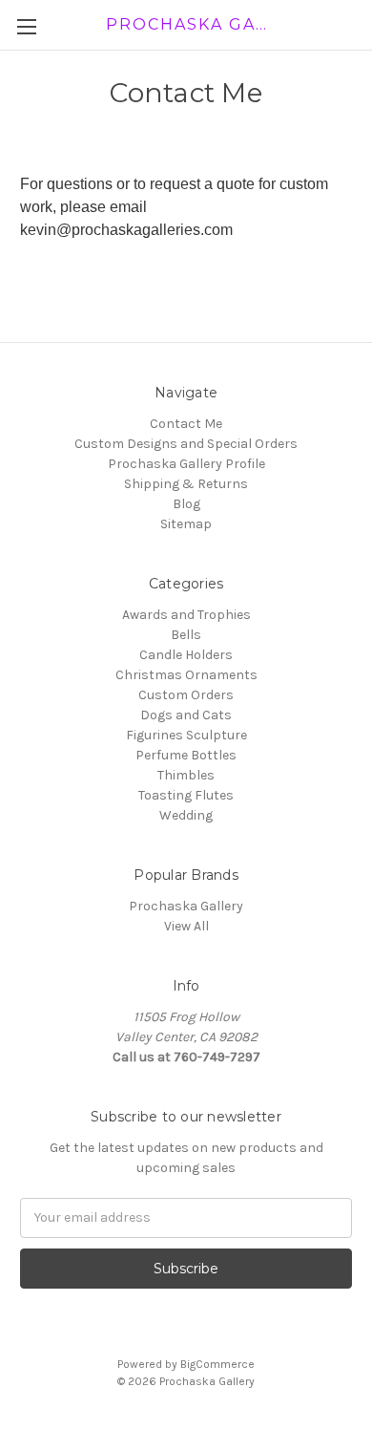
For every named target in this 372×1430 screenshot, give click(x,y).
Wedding (186, 815)
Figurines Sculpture (186, 735)
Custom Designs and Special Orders (186, 444)
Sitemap (186, 524)
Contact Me (186, 424)
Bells (186, 635)
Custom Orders (186, 695)
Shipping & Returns (186, 484)
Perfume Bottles (186, 755)
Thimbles (186, 775)
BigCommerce (217, 1364)
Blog (186, 504)
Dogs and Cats (186, 715)
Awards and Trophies (186, 615)
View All (186, 926)
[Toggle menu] (26, 26)
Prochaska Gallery (186, 906)
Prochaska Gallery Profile (186, 464)
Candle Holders (186, 655)
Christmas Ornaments (186, 675)
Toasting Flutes (186, 795)
